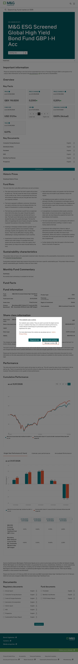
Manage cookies (50, 343)
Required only (34, 340)
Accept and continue (50, 340)
